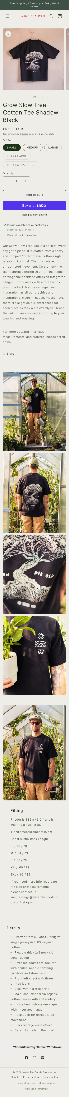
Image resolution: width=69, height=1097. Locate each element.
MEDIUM (33, 147)
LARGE (53, 147)
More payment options (35, 214)
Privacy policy (31, 1077)
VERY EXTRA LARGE (23, 165)
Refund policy (50, 1077)
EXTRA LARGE (19, 157)
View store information (22, 235)
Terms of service (25, 1083)
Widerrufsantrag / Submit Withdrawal (37, 1047)
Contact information (36, 1088)
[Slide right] (43, 97)
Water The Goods (32, 1072)
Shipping (24, 134)
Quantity (8, 173)
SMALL (12, 147)
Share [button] (11, 353)
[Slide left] (26, 97)
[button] (7, 16)
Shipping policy (48, 1083)
